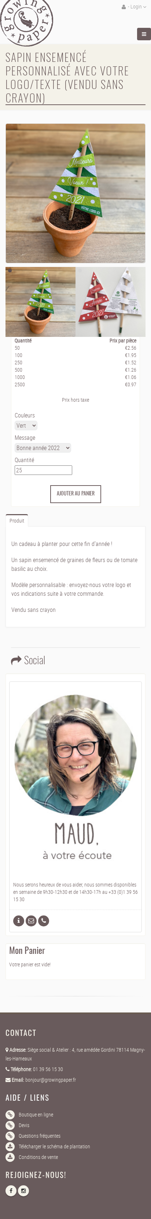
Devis (24, 1125)
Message (25, 437)
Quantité (24, 460)
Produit (17, 520)
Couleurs (25, 415)
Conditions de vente (38, 1156)
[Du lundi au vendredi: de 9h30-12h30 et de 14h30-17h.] (43, 920)
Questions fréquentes (39, 1135)
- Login (135, 6)
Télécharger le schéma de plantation (54, 1146)
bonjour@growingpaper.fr (50, 1079)
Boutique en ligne (36, 1114)
